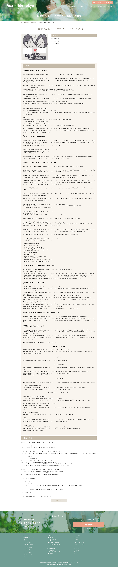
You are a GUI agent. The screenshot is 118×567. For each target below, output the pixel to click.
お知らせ (76, 553)
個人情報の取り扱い (78, 550)
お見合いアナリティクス (80, 542)
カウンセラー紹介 (27, 552)
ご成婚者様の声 (51, 548)
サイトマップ (76, 555)
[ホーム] (21, 22)
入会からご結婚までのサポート (80, 540)
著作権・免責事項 (77, 548)
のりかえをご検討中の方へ (55, 542)
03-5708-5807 (30, 523)
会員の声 (51, 553)
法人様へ (25, 550)
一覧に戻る (59, 500)
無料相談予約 (76, 537)
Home (24, 535)
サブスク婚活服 (52, 539)
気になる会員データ (28, 547)
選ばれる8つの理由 (28, 542)
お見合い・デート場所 (79, 544)
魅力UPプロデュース (53, 540)
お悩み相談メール (77, 539)
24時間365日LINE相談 (29, 544)
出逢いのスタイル (27, 545)
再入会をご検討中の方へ (54, 544)
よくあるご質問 (27, 549)
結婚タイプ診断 (77, 535)
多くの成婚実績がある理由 (55, 551)
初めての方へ (26, 539)
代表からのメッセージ (28, 556)
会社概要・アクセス (28, 554)
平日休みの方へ (52, 545)
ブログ (75, 551)
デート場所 (77, 545)
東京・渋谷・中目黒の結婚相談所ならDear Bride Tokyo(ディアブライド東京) (64, 562)
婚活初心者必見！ (27, 540)
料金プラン (51, 537)
